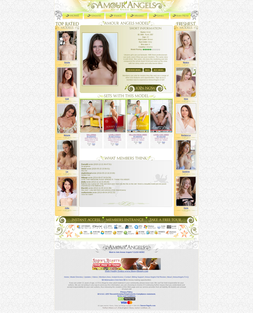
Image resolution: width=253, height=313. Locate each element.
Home (66, 277)
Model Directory (76, 277)
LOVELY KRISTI (115, 135)
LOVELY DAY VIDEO (161, 135)
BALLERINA (91, 135)
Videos (95, 277)
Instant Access (117, 277)
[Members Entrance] (124, 222)
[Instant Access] (86, 222)
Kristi (93, 144)
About (169, 277)
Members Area (105, 277)
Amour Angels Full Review (155, 277)
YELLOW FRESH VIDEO (138, 135)
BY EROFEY (91, 136)
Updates (87, 277)
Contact (128, 277)
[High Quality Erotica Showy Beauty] (126, 269)
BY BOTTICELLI (114, 136)
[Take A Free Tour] (166, 222)
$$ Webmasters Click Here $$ (113, 280)
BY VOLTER (161, 136)
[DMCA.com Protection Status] (126, 300)
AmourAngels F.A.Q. (181, 277)
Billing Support (138, 277)
